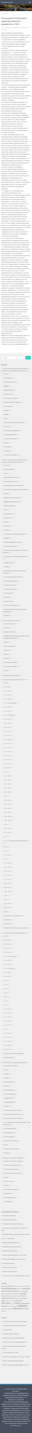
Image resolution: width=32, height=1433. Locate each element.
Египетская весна (9, 506)
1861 (5, 796)
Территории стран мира (11, 1149)
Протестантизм (9, 1181)
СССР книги (8, 924)
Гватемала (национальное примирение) (16, 489)
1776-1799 (7, 764)
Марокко (19, 1298)
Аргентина (4, 1286)
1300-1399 (7, 707)
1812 (5, 772)
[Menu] (30, 2)
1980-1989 (7, 891)
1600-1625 (7, 727)
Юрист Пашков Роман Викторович (13, 1361)
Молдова (24, 1298)
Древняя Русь (8, 394)
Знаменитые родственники (11, 675)
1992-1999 (7, 903)
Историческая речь (9, 1263)
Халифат (7, 451)
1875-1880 (7, 808)
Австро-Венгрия (9, 469)
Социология (8, 1193)
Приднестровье (9, 563)
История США (7, 1330)
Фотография (8, 1201)
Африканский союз (10, 632)
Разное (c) (7, 426)
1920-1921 (7, 855)
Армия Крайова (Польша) (11, 477)
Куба (12, 1296)
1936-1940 (7, 871)
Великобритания (9, 1090)
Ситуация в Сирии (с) (10, 589)
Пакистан (7, 1301)
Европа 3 (7, 654)
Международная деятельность (12, 1247)
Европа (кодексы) (9, 646)
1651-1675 (7, 735)
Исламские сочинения (11, 398)
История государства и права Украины (14, 933)
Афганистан (12, 1286)
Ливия (3, 1298)
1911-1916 (7, 832)
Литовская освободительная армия (15, 534)
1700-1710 (7, 743)
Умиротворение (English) (10, 1271)
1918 (5, 847)
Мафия (6, 414)
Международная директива (11, 1242)
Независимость (9, 1132)
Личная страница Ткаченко (12, 1165)
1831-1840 (7, 780)
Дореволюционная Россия (12, 501)
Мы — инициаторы (8, 1238)
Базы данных (8, 378)
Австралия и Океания (10, 1066)
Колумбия (3, 1296)
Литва (8, 1298)
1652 (5, 997)
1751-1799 (7, 1017)
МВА (5, 418)
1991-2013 (7, 1049)
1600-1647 (7, 976)
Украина (6, 443)
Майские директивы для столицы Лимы (15, 1255)
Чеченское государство (11, 455)
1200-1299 (7, 699)
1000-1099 (7, 691)
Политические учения (11, 1169)
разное (6, 670)
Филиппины (4, 1308)
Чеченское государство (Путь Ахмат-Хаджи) (16, 1357)
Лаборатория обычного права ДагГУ (14, 1338)
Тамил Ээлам (8, 601)
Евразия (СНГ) (8, 1098)
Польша (19, 1301)
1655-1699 (7, 1009)
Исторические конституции (12, 1110)
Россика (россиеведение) (12, 430)
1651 (5, 993)
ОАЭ (3, 1301)
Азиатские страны (9, 624)
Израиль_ (7, 1106)
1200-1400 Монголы (10, 703)
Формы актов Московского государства (16, 928)
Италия (9, 1293)
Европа (6, 642)
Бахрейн (18, 1286)
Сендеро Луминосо (10, 585)
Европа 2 (7, 650)
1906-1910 (7, 828)
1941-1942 (7, 875)
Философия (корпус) (10, 1197)
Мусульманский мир (10, 662)
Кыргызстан (17, 1296)
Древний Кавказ (9, 390)
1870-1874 (7, 804)
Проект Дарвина (9, 1137)
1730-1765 (7, 755)
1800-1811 (7, 768)
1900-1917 (7, 1025)
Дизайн (6, 386)
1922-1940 (7, 1037)
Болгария (23, 1286)
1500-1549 (7, 719)
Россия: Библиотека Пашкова (7, 2)
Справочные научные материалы (13, 1158)
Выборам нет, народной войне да (13, 1224)
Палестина (12, 1301)
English (6, 374)
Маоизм (6, 538)
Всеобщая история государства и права (15, 1321)
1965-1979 (7, 887)
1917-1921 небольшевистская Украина (16, 841)
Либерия (7, 530)
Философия (7, 447)
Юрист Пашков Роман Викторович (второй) (16, 1365)
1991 (5, 899)
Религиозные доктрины (11, 1189)
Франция (7, 1153)
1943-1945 (7, 879)
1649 (5, 984)
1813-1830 (4, 13)
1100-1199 (7, 695)
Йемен (12, 1293)
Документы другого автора (12, 497)
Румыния (12, 1303)
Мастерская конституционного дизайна (15, 1342)
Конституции (8, 406)
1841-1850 (7, 784)
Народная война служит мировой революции (16, 1234)
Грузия (6, 493)
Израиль (7, 658)
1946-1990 (7, 1045)
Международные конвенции (12, 542)
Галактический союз (10, 382)
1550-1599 (7, 723)
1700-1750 (7, 1013)
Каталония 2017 (9, 514)
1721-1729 (7, 751)
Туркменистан (13, 1306)
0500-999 (7, 687)
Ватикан (6, 1086)
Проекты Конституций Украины (13, 1053)
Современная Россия (10, 434)
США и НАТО (8, 593)
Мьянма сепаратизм (10, 546)
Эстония (25, 1309)
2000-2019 (7, 907)
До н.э (6, 912)
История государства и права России (14, 679)
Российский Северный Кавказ (13, 577)
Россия (5, 1303)
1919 (5, 851)
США (5, 1145)
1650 (5, 989)
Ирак (24, 1291)
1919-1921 (7, 1033)
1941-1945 (7, 1041)
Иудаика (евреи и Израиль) (12, 402)
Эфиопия (7, 615)
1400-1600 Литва (9, 715)
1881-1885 (7, 812)
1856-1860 (7, 792)
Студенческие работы (11, 439)
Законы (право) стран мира (11, 620)
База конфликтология (10, 481)
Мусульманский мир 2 (11, 666)
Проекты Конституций (11, 1141)
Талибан (6, 597)
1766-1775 (7, 760)
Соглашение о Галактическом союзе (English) (16, 1276)
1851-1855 (7, 788)
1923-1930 (7, 863)
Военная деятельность (10, 1267)
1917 (5, 836)
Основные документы (9, 1215)
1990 (5, 895)
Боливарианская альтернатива (13, 485)
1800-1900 (7, 1021)
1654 (5, 1005)
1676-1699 (7, 739)
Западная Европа (9, 1102)
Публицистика (8, 1057)
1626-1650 (7, 731)
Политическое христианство (13, 1173)
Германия (26, 1288)
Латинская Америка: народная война (14, 1259)
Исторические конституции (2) (13, 1114)
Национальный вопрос (10, 1220)
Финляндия (10, 1308)
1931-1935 (7, 867)
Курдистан (7, 526)
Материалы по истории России (13, 916)
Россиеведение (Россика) (10, 1352)
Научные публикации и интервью (14, 422)
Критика (6, 410)
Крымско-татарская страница (13, 1161)
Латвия (23, 1296)
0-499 (6, 683)
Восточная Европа (9, 1094)
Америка (7, 628)
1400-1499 (7, 711)
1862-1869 (7, 800)
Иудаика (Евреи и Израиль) (11, 1334)
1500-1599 (7, 972)
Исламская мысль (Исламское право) (14, 1325)
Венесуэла (19, 1288)
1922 (5, 859)
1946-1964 (7, 883)
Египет (10, 1291)
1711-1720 (7, 747)
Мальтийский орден (10, 1128)
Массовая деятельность (10, 1251)
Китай (23, 1293)
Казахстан (17, 1294)
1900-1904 (7, 820)
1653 (5, 1001)
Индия (21, 1291)
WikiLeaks (7, 465)
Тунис (8, 1306)
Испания (3, 1294)
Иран (27, 1291)
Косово (6, 522)
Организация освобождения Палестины (16, 556)
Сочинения (7, 920)
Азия (5, 473)
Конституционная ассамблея (13, 1118)
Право (6, 1177)
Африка (6, 1078)
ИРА (5, 510)
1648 (5, 980)
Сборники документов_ (11, 581)
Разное (6, 567)
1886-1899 (7, 816)
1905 (5, 824)
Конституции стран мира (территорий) (14, 1062)
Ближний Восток (9, 1082)
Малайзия (14, 1298)
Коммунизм (7, 518)
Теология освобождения (11, 605)
